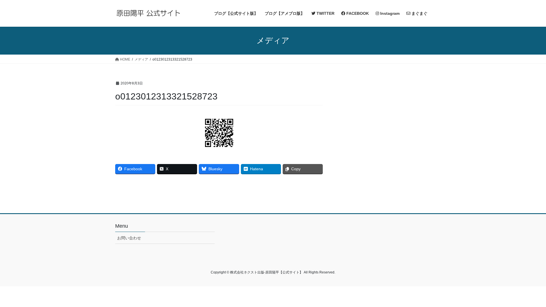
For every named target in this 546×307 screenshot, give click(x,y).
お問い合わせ (129, 238)
